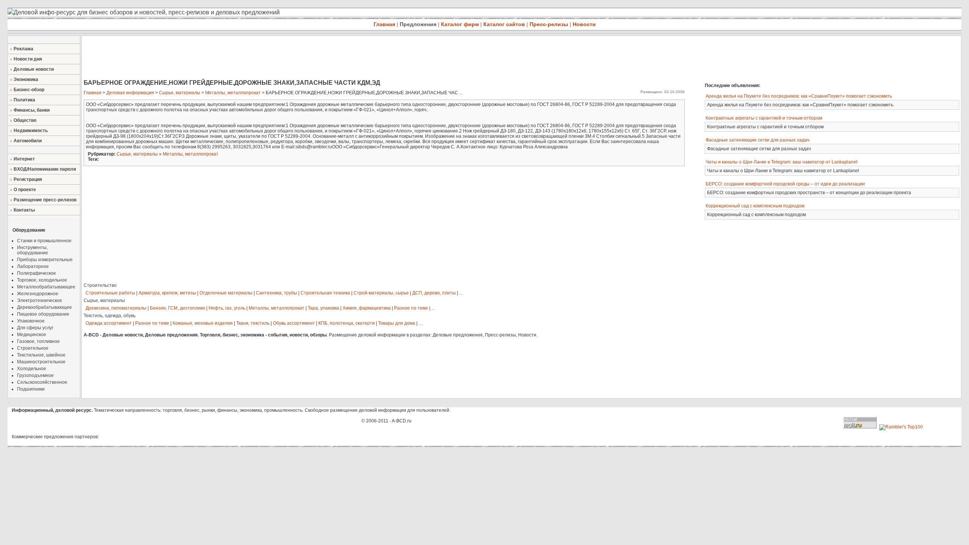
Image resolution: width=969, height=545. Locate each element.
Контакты (24, 210)
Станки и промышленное (44, 240)
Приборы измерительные (45, 259)
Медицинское (31, 334)
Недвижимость (31, 130)
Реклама (23, 48)
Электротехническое (39, 300)
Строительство (100, 285)
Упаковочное (31, 321)
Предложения (418, 24)
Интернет (24, 159)
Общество (25, 120)
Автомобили (28, 140)
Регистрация (28, 179)
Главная (384, 24)
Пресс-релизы (549, 24)
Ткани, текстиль (253, 323)
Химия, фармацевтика (367, 308)
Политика (24, 100)
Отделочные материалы (225, 293)
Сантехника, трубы (276, 293)
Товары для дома (396, 323)
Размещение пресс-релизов (45, 199)
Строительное (32, 348)
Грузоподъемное (35, 375)
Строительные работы (110, 293)
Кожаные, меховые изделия (203, 323)
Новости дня (28, 59)
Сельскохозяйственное (42, 382)
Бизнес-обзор (29, 89)
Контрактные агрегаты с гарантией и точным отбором (764, 118)
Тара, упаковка (323, 308)
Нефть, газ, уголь (227, 308)
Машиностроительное (41, 361)
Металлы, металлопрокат (233, 92)
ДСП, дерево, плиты (434, 293)
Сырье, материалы (179, 92)
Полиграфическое (36, 273)
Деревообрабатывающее (44, 307)
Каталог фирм (460, 24)
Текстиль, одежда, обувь (110, 315)
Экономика (26, 79)
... (461, 293)
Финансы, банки (32, 110)
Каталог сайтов (504, 24)
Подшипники (31, 389)
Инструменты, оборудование (32, 250)
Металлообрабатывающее (46, 287)
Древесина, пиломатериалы (116, 308)
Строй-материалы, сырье (381, 293)
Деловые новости (34, 69)
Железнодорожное (37, 293)
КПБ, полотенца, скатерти (346, 323)
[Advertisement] (219, 58)
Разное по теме (411, 308)
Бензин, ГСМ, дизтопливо (177, 308)
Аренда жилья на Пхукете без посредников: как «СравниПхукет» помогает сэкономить (799, 96)
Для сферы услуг (35, 327)
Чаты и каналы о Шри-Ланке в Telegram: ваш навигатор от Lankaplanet (781, 162)
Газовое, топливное (38, 341)
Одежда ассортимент (109, 323)
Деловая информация (130, 92)
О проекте (25, 189)
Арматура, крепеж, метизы (167, 293)
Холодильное (31, 368)
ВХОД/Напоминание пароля (45, 169)
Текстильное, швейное (41, 355)
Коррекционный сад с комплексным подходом (755, 206)
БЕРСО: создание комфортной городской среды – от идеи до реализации (785, 184)
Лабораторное (33, 266)
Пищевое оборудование (43, 314)
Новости (584, 24)
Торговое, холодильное (42, 280)
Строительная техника (325, 293)
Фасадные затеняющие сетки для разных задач (757, 140)
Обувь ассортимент (294, 323)
